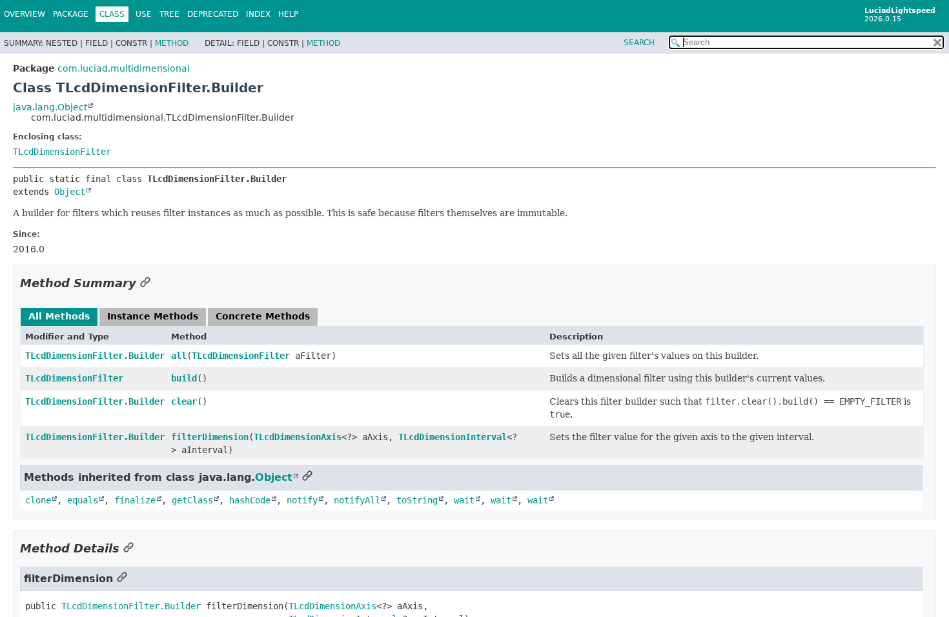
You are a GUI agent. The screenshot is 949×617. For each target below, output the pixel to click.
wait (464, 500)
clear (184, 401)
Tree (169, 14)
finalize (135, 500)
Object (69, 192)
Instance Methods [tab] (152, 316)
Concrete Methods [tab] (263, 316)
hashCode (249, 500)
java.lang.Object (50, 107)
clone (38, 500)
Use (144, 14)
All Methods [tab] (59, 316)
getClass (192, 500)
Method (172, 43)
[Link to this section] (145, 283)
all (179, 355)
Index (258, 14)
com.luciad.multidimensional (123, 68)
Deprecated (212, 14)
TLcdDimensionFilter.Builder (95, 355)
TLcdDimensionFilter (62, 152)
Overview (24, 14)
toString (417, 500)
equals (82, 500)
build (184, 378)
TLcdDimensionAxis (298, 437)
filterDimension (210, 437)
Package (70, 14)
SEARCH (639, 42)
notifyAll (357, 500)
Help (288, 14)
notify (302, 500)
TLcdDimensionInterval (452, 437)
